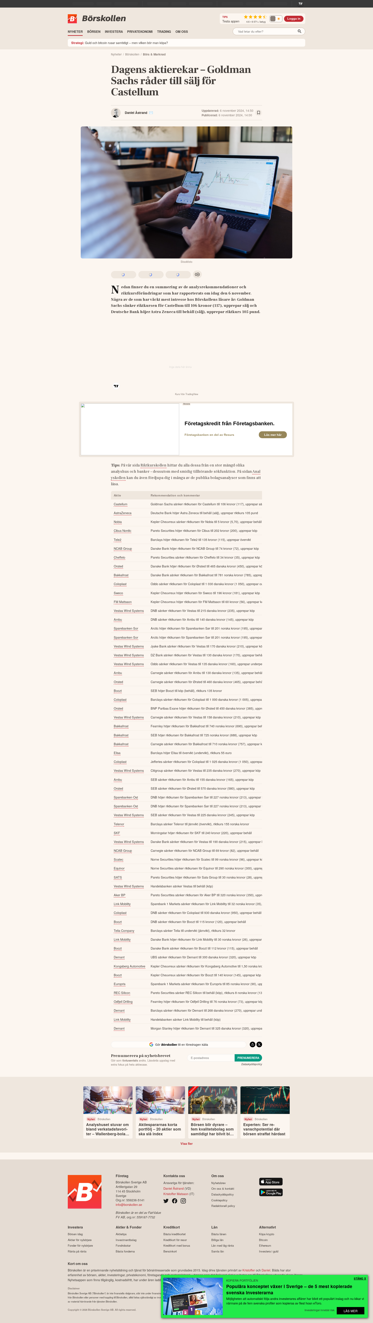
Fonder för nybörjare (80, 1245)
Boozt (118, 690)
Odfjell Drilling (123, 1001)
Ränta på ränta (77, 1251)
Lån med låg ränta (222, 1245)
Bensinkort (170, 1251)
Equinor (119, 868)
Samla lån (217, 1251)
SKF (117, 832)
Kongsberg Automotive (129, 966)
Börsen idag (75, 1234)
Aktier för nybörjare (80, 1240)
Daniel (266, 1270)
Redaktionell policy (223, 1206)
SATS (118, 877)
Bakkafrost (121, 575)
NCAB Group (123, 548)
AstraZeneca (122, 512)
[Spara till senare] (258, 112)
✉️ (151, 112)
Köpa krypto (266, 1234)
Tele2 (117, 539)
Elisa (117, 752)
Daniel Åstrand (136, 112)
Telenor (119, 824)
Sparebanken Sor (126, 628)
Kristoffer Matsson (175, 1193)
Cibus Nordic (122, 530)
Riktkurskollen (153, 465)
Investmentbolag (126, 1240)
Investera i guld (268, 1251)
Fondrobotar (123, 1245)
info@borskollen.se (129, 1204)
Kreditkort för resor (175, 1240)
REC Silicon (122, 992)
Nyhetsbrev (218, 1183)
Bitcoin (263, 1240)
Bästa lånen (218, 1234)
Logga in (293, 18)
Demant (119, 957)
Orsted (118, 566)
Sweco (118, 593)
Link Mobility (122, 903)
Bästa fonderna (125, 1251)
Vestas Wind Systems (129, 610)
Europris (119, 983)
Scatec (118, 859)
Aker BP (119, 895)
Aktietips (121, 1234)
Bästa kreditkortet (174, 1234)
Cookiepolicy (219, 1200)
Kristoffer (248, 1270)
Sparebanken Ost (126, 797)
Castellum (120, 504)
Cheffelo (119, 557)
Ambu (118, 619)
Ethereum (265, 1245)
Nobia (118, 521)
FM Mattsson (123, 601)
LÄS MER (350, 1311)
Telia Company (124, 930)
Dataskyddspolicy (251, 1064)
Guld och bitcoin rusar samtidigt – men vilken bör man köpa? (119, 42)
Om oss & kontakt (222, 1189)
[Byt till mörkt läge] (275, 18)
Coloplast (120, 583)
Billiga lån (217, 1240)
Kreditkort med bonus (176, 1245)
